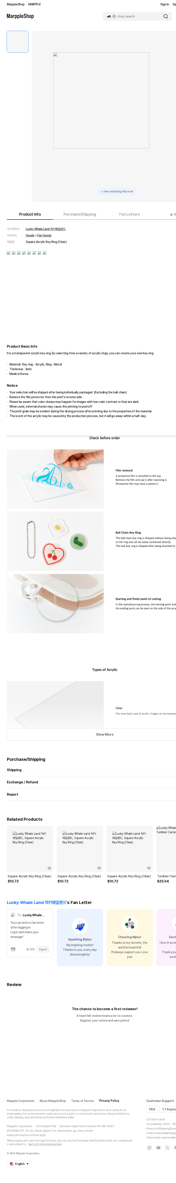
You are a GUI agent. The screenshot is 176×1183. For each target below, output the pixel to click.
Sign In (164, 4)
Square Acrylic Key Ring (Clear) (29, 876)
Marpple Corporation (20, 1101)
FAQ (152, 1109)
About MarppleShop (52, 1101)
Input (43, 949)
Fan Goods (44, 235)
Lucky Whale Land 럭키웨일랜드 (45, 229)
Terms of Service (82, 1101)
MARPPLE (34, 4)
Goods (30, 235)
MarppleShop (16, 4)
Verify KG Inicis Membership (45, 1144)
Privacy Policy (109, 1100)
